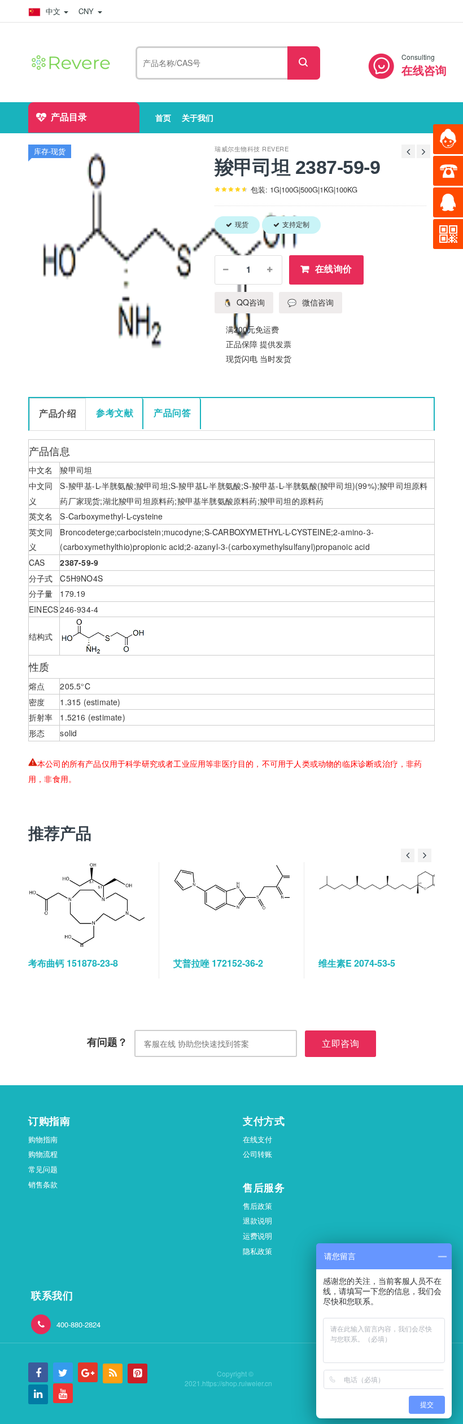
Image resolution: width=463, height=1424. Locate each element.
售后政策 (257, 1205)
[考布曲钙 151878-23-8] (98, 904)
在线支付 (257, 1139)
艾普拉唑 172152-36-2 (218, 962)
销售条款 (43, 1184)
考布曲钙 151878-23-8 (73, 962)
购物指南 (43, 1139)
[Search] (303, 63)
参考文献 (114, 413)
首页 (163, 117)
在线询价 (333, 269)
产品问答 (172, 413)
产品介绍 (57, 413)
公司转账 (257, 1153)
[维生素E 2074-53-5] (389, 904)
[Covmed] (72, 61)
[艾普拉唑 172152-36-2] (244, 904)
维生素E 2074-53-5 (356, 962)
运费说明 (257, 1235)
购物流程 (43, 1153)
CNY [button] (87, 11)
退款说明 (257, 1220)
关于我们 (197, 117)
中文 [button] (53, 11)
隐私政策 (257, 1251)
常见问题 (43, 1169)
